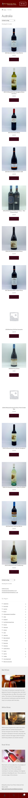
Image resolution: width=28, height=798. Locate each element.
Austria (5, 609)
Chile (5, 617)
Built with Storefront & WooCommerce (12, 789)
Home (5, 9)
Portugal (6, 640)
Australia (6, 606)
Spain (5, 651)
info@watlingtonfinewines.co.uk (10, 592)
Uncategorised (7, 659)
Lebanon (6, 635)
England (5, 619)
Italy (5, 632)
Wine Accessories (8, 661)
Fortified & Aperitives (9, 622)
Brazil (5, 611)
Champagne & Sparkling (9, 614)
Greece (5, 630)
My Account (4, 795)
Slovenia (6, 646)
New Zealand (7, 638)
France (5, 624)
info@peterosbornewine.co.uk (9, 590)
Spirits (5, 653)
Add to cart (14, 59)
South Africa (7, 648)
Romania (6, 643)
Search (14, 795)
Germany (6, 627)
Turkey (5, 656)
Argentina (6, 603)
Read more (14, 375)
